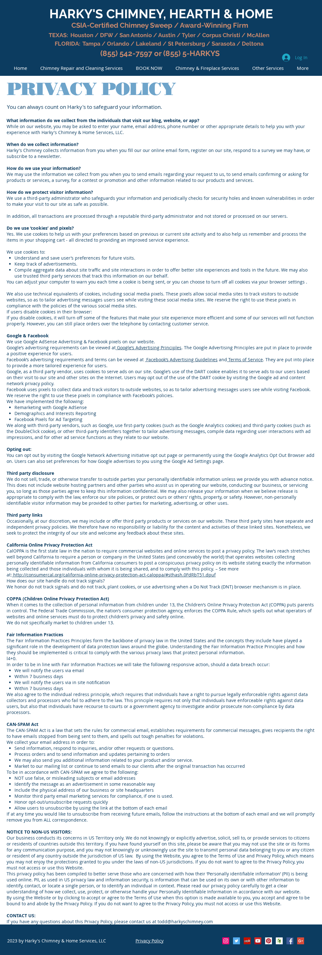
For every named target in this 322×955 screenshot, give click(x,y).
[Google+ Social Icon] (300, 940)
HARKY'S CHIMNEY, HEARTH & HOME (161, 13)
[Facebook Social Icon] (289, 940)
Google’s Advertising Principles (148, 348)
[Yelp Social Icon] (247, 940)
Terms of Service (245, 359)
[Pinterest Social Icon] (268, 940)
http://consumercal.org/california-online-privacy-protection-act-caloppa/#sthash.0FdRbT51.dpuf (114, 575)
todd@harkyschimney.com (185, 921)
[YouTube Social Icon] (257, 940)
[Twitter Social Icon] (236, 940)
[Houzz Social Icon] (279, 940)
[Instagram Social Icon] (225, 940)
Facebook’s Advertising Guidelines (181, 359)
